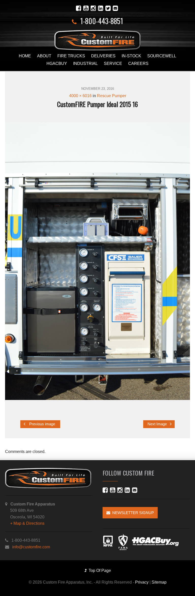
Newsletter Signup (132, 513)
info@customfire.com (31, 547)
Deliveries (103, 56)
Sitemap (159, 582)
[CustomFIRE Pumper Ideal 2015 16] (97, 261)
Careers (138, 63)
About (44, 56)
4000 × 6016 (80, 96)
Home (25, 56)
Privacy (142, 582)
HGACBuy (56, 63)
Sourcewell (161, 56)
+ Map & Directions (27, 523)
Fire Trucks (71, 56)
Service (113, 63)
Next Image (158, 424)
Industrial (85, 63)
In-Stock (131, 56)
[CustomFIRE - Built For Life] (97, 40)
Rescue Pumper (111, 96)
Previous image (41, 424)
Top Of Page (99, 570)
